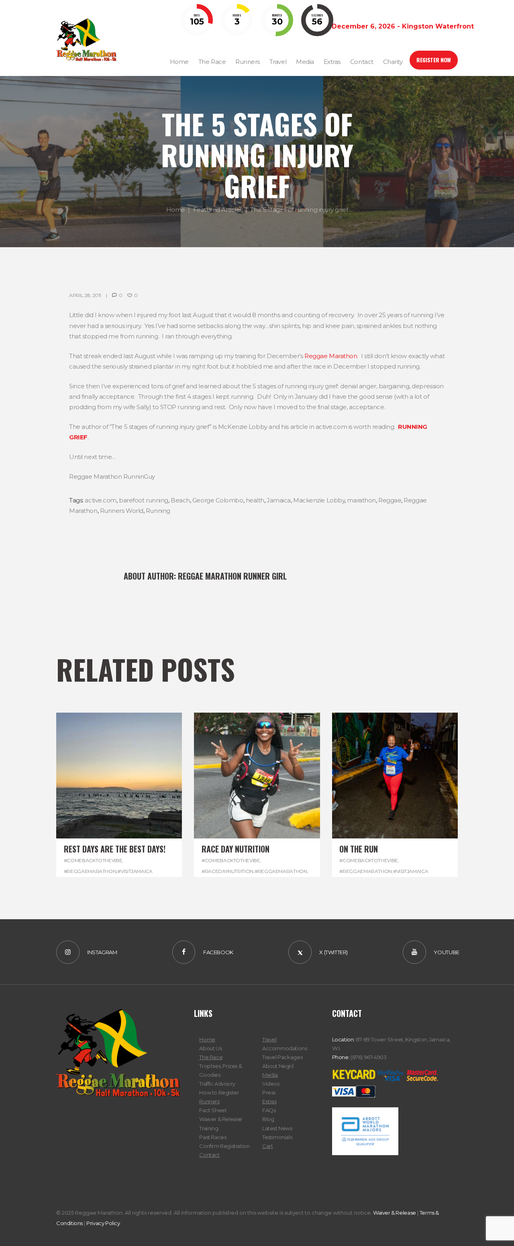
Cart (267, 1146)
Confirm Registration (224, 1146)
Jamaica (279, 500)
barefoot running (143, 500)
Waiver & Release (220, 1119)
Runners (209, 1101)
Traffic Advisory (217, 1083)
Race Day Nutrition (235, 849)
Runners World (121, 510)
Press (268, 1092)
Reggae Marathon (330, 356)
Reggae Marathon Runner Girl (232, 576)
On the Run (358, 849)
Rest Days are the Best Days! (114, 849)
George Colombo (217, 500)
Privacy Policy (103, 1223)
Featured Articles (218, 209)
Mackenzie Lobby (319, 500)
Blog (268, 1119)
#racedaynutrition (227, 871)
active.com (100, 500)
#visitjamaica (134, 871)
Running (158, 510)
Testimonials (277, 1137)
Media (270, 1075)
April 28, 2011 (85, 295)
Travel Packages (282, 1057)
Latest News (277, 1128)
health (255, 500)
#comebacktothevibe (93, 860)
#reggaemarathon (90, 871)
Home (175, 209)
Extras (269, 1101)
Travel (269, 1039)
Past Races (212, 1137)
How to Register (219, 1092)
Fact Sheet (212, 1110)
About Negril (277, 1066)
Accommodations (284, 1048)
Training (208, 1128)
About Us (210, 1048)
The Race (210, 1057)
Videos (270, 1083)
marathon (361, 500)
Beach (180, 500)
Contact (209, 1155)
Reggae (389, 500)
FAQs (268, 1110)
